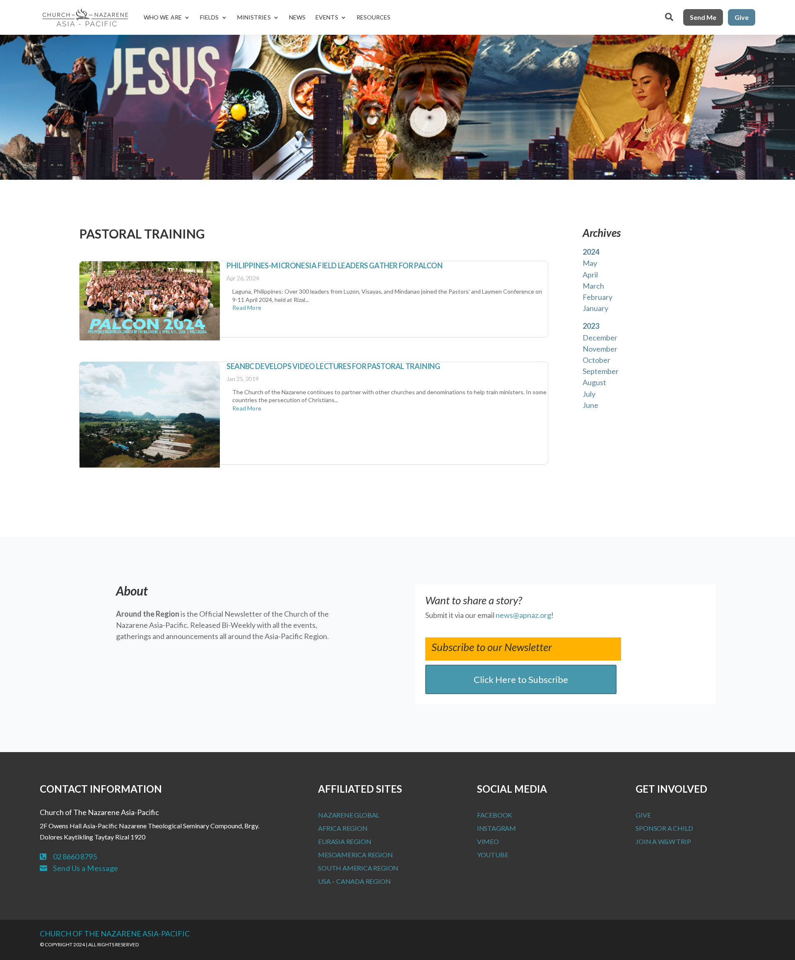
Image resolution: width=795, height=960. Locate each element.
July (589, 393)
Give (742, 17)
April (590, 274)
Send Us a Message (85, 868)
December (600, 337)
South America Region (358, 868)
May (590, 263)
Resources (374, 17)
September (601, 371)
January (595, 308)
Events (327, 17)
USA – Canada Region (354, 881)
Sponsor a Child (664, 828)
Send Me (703, 17)
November (600, 348)
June (590, 405)
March (593, 285)
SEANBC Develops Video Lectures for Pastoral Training (333, 366)
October (596, 359)
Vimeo (488, 841)
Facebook (494, 815)
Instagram (496, 828)
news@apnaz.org (523, 615)
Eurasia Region (344, 841)
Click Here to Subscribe (521, 679)
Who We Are (163, 17)
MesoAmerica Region (355, 855)
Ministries (254, 17)
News (297, 17)
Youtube (492, 855)
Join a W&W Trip (663, 841)
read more (246, 307)
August (594, 382)
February (597, 297)
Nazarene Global (348, 815)
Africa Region (342, 828)
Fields (209, 17)
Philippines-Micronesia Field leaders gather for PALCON (334, 265)
